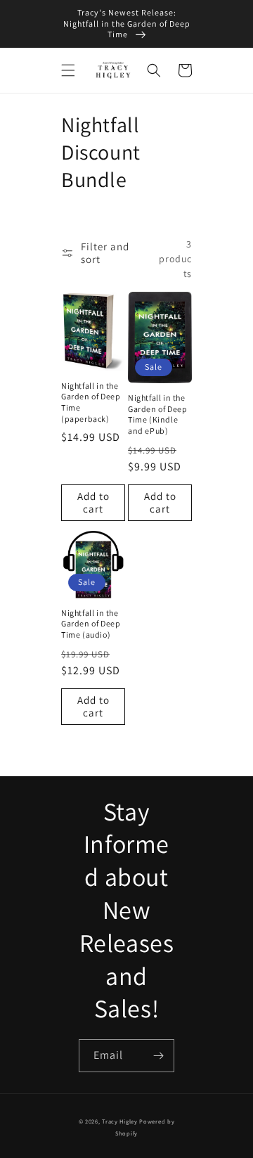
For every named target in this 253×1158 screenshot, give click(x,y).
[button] (68, 70)
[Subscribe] (158, 1055)
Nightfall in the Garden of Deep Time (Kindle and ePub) (157, 414)
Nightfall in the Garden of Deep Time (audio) (90, 623)
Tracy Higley (119, 1121)
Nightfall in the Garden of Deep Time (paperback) (90, 402)
